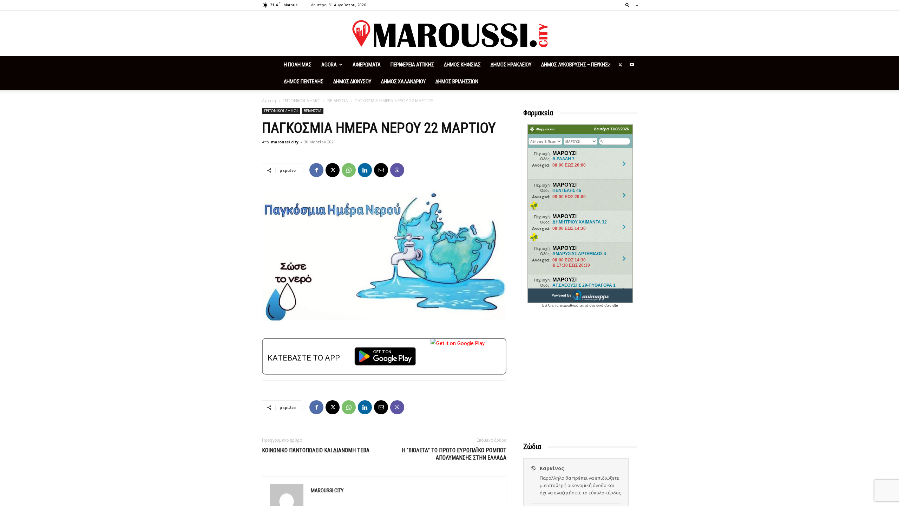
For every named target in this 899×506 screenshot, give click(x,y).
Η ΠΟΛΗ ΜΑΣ (297, 64)
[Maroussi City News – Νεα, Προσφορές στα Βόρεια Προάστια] (449, 34)
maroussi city (284, 141)
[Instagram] (608, 64)
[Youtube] (631, 64)
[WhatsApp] (349, 170)
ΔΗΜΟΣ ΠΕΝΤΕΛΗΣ (303, 81)
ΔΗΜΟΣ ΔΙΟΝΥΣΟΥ (352, 81)
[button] (629, 4)
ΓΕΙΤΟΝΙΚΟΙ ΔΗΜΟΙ (302, 101)
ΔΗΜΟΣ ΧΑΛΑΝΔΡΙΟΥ (403, 81)
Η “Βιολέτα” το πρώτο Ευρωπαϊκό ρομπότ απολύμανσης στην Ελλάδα (454, 454)
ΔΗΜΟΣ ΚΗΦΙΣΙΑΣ (462, 64)
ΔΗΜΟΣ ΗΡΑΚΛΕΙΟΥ (511, 64)
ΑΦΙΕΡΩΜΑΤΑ (367, 64)
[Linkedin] (365, 170)
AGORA (329, 64)
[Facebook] (597, 64)
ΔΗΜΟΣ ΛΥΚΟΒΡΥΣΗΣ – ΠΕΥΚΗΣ (574, 64)
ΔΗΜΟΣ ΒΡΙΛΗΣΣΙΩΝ (456, 81)
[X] (620, 64)
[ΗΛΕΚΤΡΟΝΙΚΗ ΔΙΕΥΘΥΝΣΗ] (381, 170)
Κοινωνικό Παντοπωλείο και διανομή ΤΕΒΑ (315, 450)
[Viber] (397, 170)
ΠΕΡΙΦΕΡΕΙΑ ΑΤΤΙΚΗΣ (412, 64)
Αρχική (269, 101)
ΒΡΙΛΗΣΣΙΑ (337, 101)
